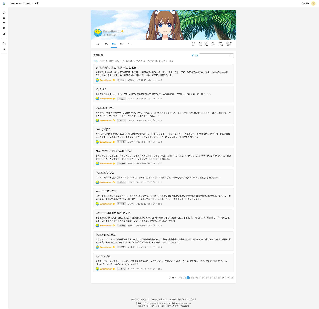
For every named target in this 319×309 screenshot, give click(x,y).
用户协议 (155, 299)
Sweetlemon (106, 80)
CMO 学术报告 (103, 129)
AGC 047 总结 (103, 256)
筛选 (196, 55)
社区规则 (192, 299)
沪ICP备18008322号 (180, 306)
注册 (307, 3)
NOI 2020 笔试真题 (106, 191)
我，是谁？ (101, 89)
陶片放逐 (182, 299)
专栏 (36, 3)
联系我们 (164, 299)
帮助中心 (145, 299)
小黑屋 (173, 299)
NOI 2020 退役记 (105, 173)
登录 (303, 3)
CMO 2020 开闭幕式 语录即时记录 (113, 151)
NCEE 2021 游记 (104, 108)
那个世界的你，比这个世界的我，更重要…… (118, 67)
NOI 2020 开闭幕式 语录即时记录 (113, 213)
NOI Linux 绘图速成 (106, 234)
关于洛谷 (135, 299)
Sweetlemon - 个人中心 (20, 3)
